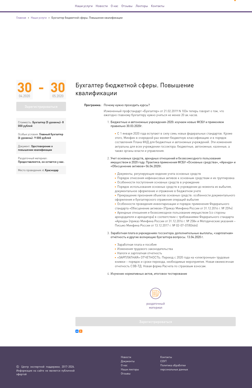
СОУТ (163, 361)
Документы (128, 361)
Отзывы (127, 6)
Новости (102, 6)
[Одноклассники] (80, 331)
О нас (114, 6)
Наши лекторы (130, 369)
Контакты (157, 6)
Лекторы (142, 6)
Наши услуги (84, 6)
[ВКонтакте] (77, 331)
